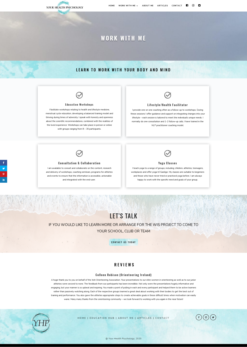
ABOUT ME (126, 318)
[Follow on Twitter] (213, 317)
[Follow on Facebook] (199, 317)
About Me (148, 6)
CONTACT (162, 318)
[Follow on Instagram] (206, 317)
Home (112, 6)
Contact (177, 6)
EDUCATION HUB (102, 318)
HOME (81, 318)
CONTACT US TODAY (123, 242)
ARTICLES (144, 318)
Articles (162, 6)
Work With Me (127, 6)
